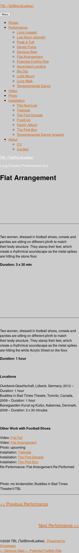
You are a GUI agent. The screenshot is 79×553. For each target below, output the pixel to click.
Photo (12, 95)
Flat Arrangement (30, 56)
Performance (18, 27)
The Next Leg (27, 105)
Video (12, 90)
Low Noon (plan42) (31, 37)
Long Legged (27, 32)
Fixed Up (24, 119)
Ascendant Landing (31, 66)
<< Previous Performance (24, 504)
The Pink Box (27, 129)
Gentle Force (26, 46)
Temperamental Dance (34, 85)
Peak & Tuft (25, 42)
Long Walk (25, 81)
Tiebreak (23, 110)
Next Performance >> (59, 525)
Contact (22, 149)
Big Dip (22, 71)
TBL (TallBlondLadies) (16, 5)
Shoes (13, 22)
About (12, 139)
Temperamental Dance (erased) (40, 134)
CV (19, 144)
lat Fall (18, 437)
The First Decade (30, 115)
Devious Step (27, 51)
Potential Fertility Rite (33, 61)
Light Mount (25, 76)
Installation (16, 100)
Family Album (27, 124)
